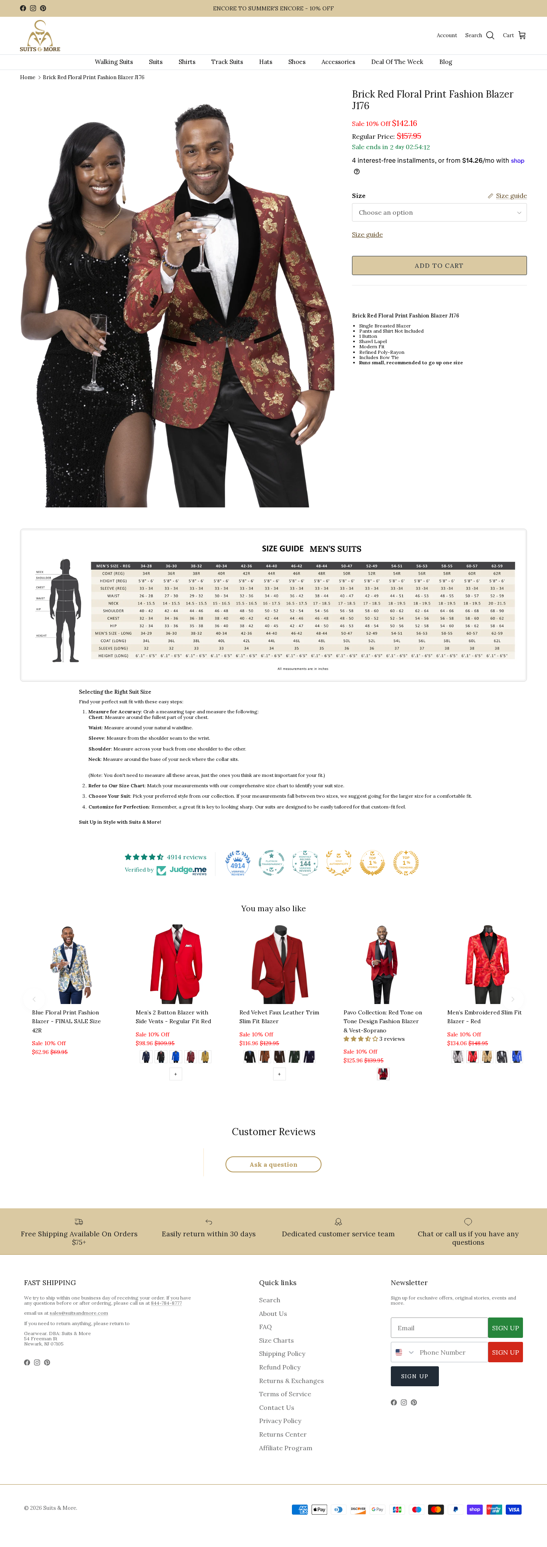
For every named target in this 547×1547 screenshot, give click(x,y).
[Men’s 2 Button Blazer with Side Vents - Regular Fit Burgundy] (190, 1058)
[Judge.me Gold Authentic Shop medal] (339, 863)
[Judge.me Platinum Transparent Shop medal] (271, 863)
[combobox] (403, 1352)
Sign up (414, 1376)
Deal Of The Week (397, 62)
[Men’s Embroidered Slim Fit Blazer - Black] (501, 1058)
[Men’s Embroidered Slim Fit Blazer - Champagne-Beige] (487, 1058)
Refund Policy (279, 1367)
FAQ (265, 1327)
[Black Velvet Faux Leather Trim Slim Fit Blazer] (249, 1058)
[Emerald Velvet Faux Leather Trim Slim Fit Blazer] (294, 1058)
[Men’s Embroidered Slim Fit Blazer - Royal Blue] (516, 1058)
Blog (445, 62)
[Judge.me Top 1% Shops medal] (372, 863)
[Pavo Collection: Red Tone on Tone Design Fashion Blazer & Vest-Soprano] (383, 1075)
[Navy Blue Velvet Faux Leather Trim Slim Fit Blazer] (309, 1058)
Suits (156, 62)
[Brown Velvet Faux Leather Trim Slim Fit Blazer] (279, 1058)
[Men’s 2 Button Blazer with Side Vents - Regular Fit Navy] (146, 1058)
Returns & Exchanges (291, 1381)
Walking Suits (114, 62)
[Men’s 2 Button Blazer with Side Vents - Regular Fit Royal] (175, 1058)
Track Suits (227, 62)
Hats (265, 62)
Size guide (367, 235)
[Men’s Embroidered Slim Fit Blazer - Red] (472, 1058)
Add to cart (439, 265)
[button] (362, 1038)
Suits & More (59, 1508)
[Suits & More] (40, 36)
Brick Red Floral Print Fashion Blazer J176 (94, 77)
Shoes (297, 62)
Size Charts (276, 1340)
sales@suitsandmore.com (79, 1313)
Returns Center (283, 1434)
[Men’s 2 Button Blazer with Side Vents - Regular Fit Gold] (205, 1058)
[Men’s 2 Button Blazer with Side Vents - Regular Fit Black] (161, 1058)
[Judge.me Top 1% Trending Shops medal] (406, 863)
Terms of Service (285, 1394)
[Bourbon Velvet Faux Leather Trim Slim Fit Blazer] (264, 1058)
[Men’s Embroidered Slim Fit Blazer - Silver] (457, 1058)
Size (359, 196)
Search (269, 1300)
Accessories (338, 62)
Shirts (187, 62)
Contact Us (276, 1407)
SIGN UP (505, 1328)
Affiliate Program (285, 1448)
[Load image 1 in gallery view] (177, 298)
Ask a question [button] (273, 1164)
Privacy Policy (280, 1421)
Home (27, 77)
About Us (273, 1313)
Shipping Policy (282, 1353)
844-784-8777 (166, 1303)
